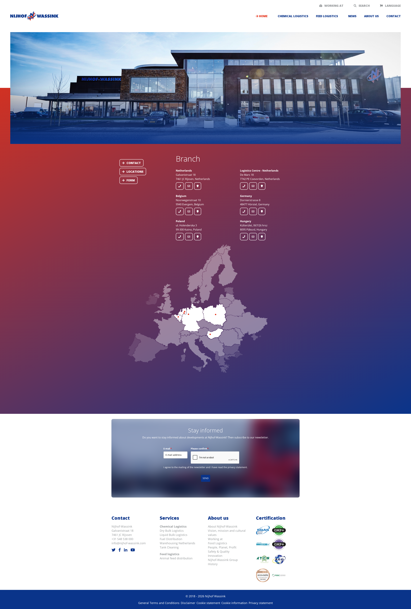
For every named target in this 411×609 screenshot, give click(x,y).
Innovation (215, 556)
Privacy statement (261, 603)
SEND (206, 478)
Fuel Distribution (171, 539)
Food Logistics (217, 543)
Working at (333, 6)
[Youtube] (133, 549)
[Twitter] (113, 549)
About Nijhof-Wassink (222, 526)
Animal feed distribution (176, 558)
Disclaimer (188, 603)
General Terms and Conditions (158, 603)
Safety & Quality (218, 551)
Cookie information (234, 603)
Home (262, 16)
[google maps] (197, 186)
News (352, 16)
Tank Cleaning (169, 547)
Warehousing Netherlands (177, 543)
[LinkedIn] (125, 549)
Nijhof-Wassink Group (223, 560)
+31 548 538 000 (122, 539)
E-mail (167, 448)
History (213, 564)
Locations (134, 171)
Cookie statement (208, 603)
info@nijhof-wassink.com (129, 543)
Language (392, 6)
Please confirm (200, 448)
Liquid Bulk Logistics (173, 535)
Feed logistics (327, 16)
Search (364, 6)
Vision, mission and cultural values (227, 533)
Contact (133, 163)
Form (130, 180)
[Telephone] (180, 186)
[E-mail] (189, 186)
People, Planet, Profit (222, 547)
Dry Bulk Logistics (172, 531)
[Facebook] (120, 549)
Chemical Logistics (173, 526)
